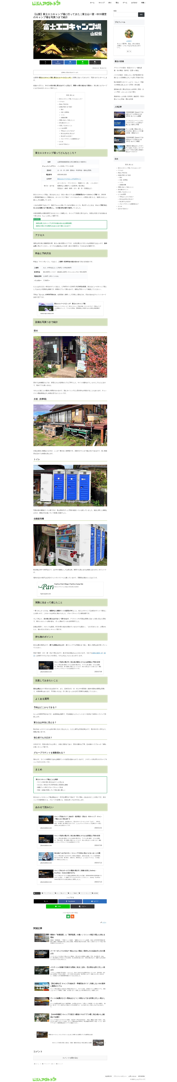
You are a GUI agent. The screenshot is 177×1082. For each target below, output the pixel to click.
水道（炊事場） (65, 112)
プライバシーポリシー (120, 1076)
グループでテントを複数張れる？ (70, 139)
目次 (67, 95)
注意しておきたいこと (65, 125)
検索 (115, 11)
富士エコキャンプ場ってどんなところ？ (71, 99)
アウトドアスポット (48, 893)
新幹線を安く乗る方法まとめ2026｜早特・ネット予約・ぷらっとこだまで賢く (129, 91)
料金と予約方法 (63, 104)
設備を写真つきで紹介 (65, 107)
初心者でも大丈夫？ (66, 136)
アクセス (61, 101)
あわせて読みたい (64, 144)
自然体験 (95, 893)
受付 (62, 109)
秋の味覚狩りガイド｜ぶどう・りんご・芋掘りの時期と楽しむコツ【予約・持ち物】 (128, 83)
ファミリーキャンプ (85, 893)
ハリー (129, 41)
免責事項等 (108, 1076)
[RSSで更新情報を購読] (72, 916)
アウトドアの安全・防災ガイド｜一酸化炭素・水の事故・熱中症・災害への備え (128, 69)
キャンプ (37, 893)
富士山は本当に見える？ (68, 133)
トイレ (63, 115)
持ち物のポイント (64, 123)
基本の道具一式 (97, 653)
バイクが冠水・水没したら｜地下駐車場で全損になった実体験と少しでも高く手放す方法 (128, 76)
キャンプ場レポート (61, 893)
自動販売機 (64, 117)
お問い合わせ (132, 1076)
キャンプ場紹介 (73, 893)
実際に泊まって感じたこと (67, 120)
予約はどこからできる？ (68, 131)
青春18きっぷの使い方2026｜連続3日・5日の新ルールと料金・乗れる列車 (129, 98)
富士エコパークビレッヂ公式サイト (69, 179)
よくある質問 (63, 128)
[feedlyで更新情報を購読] (68, 916)
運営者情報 (141, 1076)
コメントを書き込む (70, 1058)
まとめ (61, 141)
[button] (95, 62)
